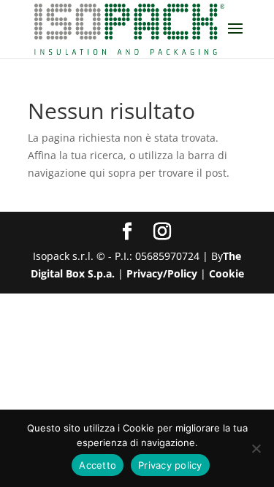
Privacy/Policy (161, 273)
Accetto (97, 465)
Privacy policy (170, 465)
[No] (255, 448)
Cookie (226, 273)
